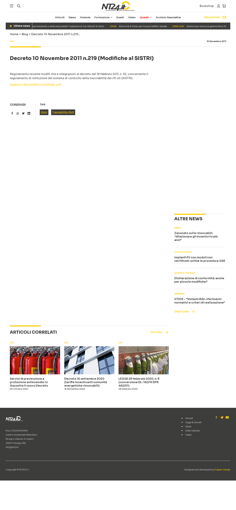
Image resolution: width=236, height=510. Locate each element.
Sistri (44, 112)
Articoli (59, 17)
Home (14, 34)
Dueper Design (222, 469)
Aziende (85, 17)
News (72, 17)
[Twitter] (222, 417)
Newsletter (212, 17)
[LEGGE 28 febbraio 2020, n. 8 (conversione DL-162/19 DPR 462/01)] (144, 360)
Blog (25, 34)
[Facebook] (217, 417)
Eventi (120, 17)
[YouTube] (226, 417)
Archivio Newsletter (168, 17)
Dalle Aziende (192, 430)
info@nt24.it (12, 447)
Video (132, 17)
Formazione (102, 17)
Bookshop (207, 6)
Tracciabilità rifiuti (63, 112)
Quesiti (144, 17)
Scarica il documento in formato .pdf (35, 84)
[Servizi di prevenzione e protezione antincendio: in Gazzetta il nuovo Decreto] (35, 360)
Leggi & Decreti (193, 422)
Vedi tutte (181, 311)
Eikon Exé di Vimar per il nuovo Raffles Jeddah (134, 26)
